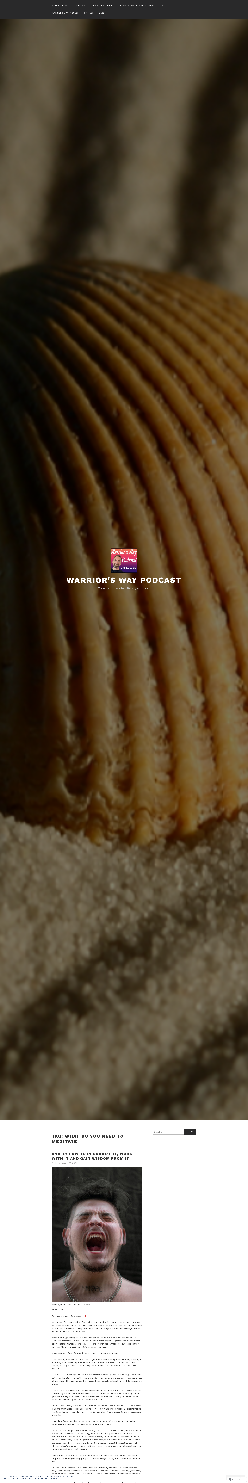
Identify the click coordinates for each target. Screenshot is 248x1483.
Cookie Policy (52, 1478)
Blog (101, 13)
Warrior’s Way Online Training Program (142, 5)
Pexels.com (84, 1304)
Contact (88, 13)
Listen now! (79, 5)
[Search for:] (174, 1132)
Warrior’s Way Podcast (65, 13)
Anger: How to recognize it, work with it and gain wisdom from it (92, 1156)
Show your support (103, 5)
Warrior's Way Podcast (124, 580)
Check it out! (59, 5)
